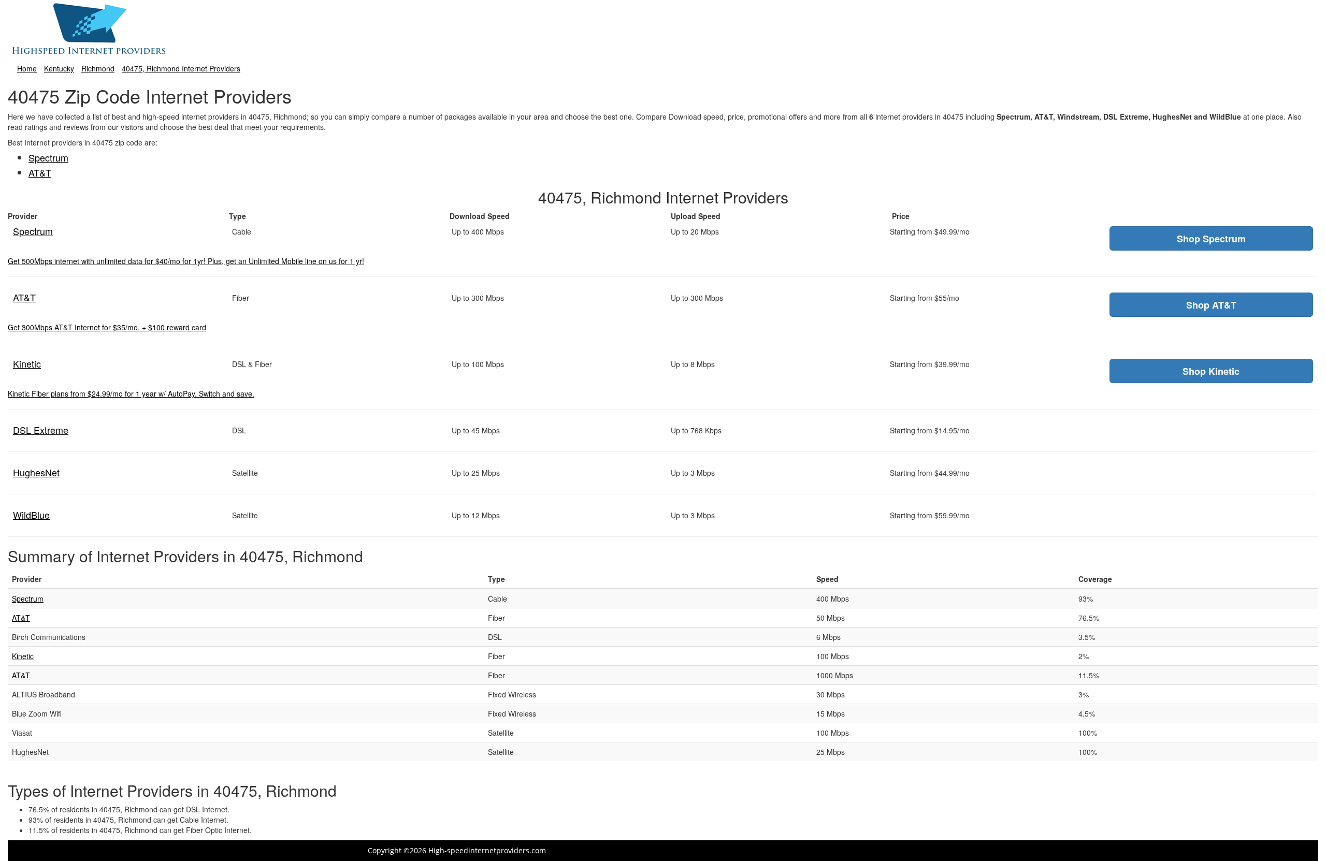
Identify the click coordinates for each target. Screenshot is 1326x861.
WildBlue (31, 514)
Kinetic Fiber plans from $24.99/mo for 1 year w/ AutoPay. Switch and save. (131, 393)
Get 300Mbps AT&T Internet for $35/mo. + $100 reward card (107, 327)
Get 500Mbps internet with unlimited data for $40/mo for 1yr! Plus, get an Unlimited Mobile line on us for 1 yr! (186, 261)
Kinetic (27, 363)
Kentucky (59, 68)
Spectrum (48, 157)
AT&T (39, 172)
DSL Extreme (40, 429)
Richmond (97, 68)
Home (27, 68)
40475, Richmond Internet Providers (181, 68)
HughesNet (36, 472)
